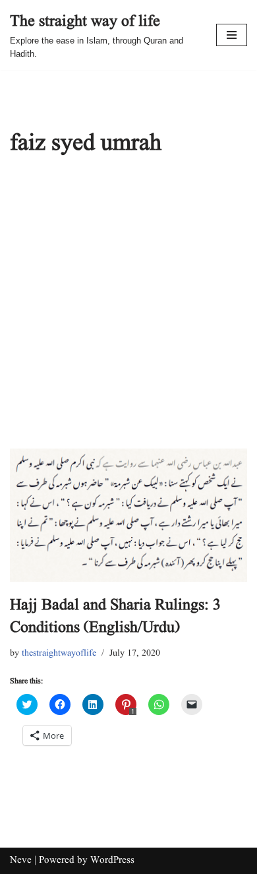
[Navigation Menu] (231, 35)
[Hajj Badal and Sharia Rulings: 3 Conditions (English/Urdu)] (128, 515)
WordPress (112, 860)
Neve (21, 860)
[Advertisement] (128, 313)
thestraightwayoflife (59, 653)
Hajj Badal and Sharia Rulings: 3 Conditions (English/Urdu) (115, 616)
